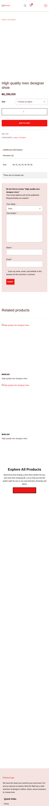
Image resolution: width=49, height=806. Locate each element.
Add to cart (24, 123)
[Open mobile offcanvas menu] (45, 5)
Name (9, 248)
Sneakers (12, 20)
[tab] (24, 150)
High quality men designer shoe (14, 378)
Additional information (13, 150)
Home (4, 20)
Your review (11, 213)
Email (9, 259)
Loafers (15, 137)
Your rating (11, 204)
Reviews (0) (8, 155)
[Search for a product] (25, 5)
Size (3, 102)
